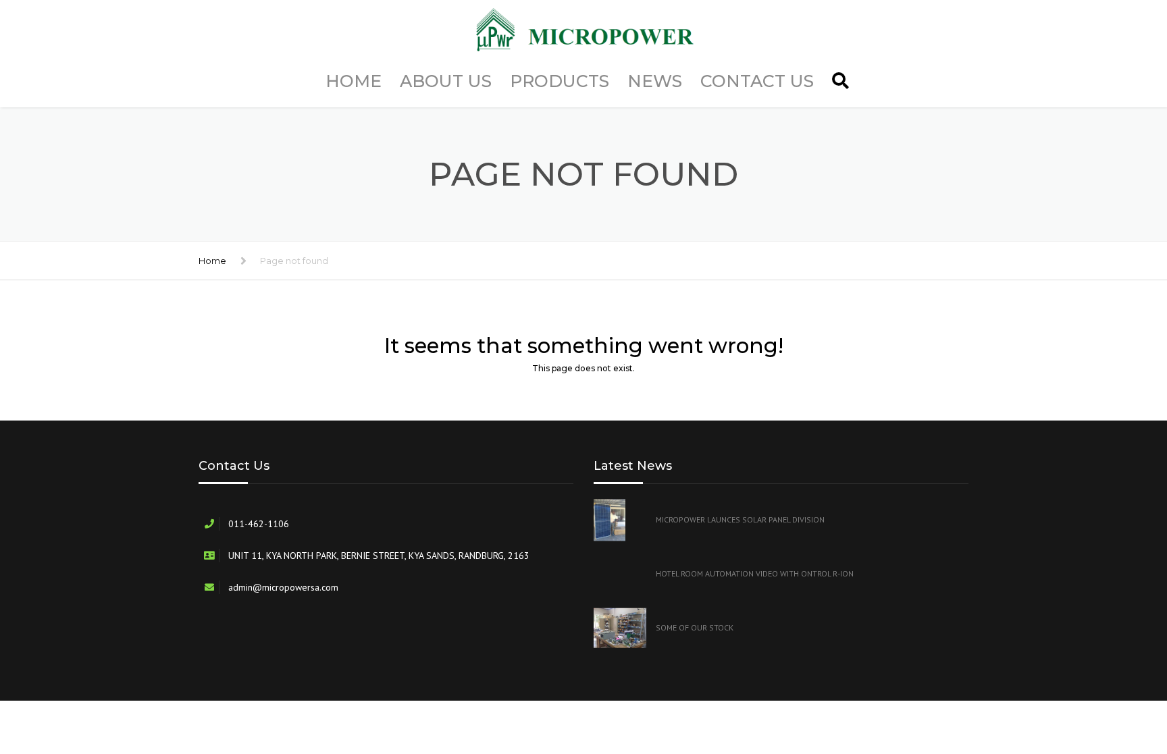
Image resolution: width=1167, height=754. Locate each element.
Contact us (757, 81)
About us (446, 81)
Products (559, 81)
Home (354, 81)
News (654, 81)
